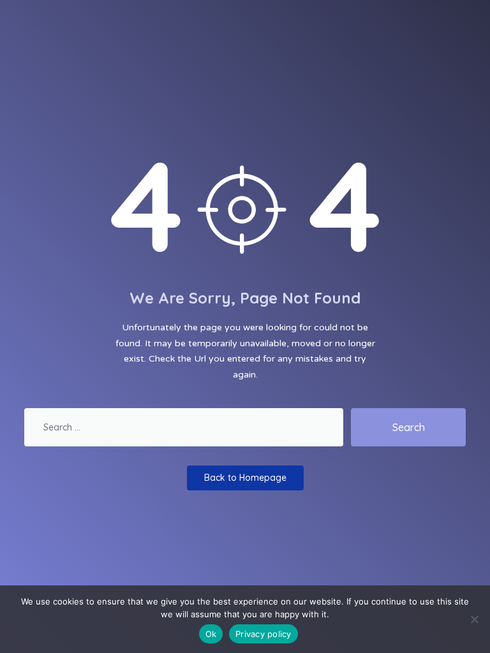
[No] (474, 619)
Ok (211, 634)
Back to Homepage (245, 477)
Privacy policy (263, 634)
